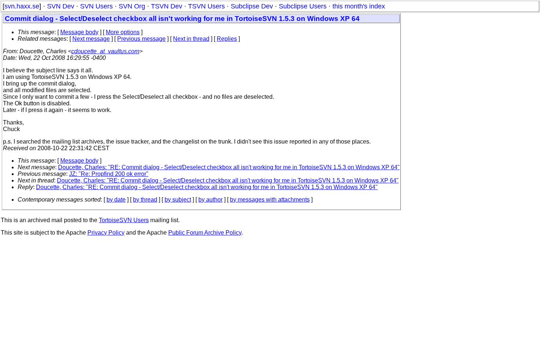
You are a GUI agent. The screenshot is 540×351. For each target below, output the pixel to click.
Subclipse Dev (252, 6)
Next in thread (191, 39)
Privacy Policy (106, 232)
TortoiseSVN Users (124, 220)
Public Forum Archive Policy (204, 232)
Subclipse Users (303, 6)
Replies (227, 39)
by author (210, 199)
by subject (178, 199)
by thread (145, 199)
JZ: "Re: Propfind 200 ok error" (108, 174)
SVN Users (96, 6)
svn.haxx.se (21, 6)
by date (116, 199)
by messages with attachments (270, 199)
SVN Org (132, 6)
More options (123, 32)
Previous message (141, 39)
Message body (79, 32)
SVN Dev (60, 6)
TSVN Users (206, 6)
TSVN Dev (166, 6)
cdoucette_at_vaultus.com (105, 51)
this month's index (358, 6)
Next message (91, 39)
